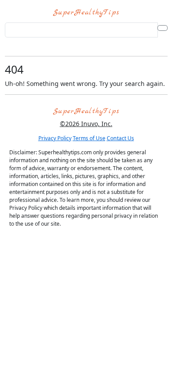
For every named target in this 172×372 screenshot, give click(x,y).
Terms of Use (89, 138)
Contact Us (120, 138)
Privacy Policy (54, 138)
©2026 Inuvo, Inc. (86, 123)
